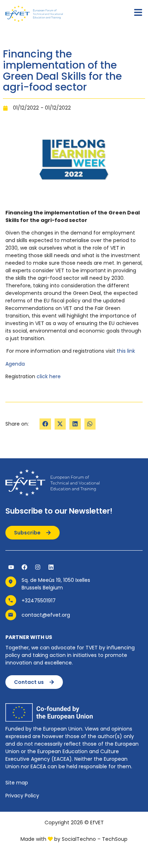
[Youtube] (11, 567)
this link (126, 351)
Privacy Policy (22, 795)
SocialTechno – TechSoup (95, 839)
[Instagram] (37, 567)
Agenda (15, 363)
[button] (45, 424)
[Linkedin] (51, 567)
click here (49, 376)
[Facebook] (24, 567)
